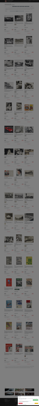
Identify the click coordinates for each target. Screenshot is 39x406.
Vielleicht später (36, 403)
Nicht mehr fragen (20, 403)
